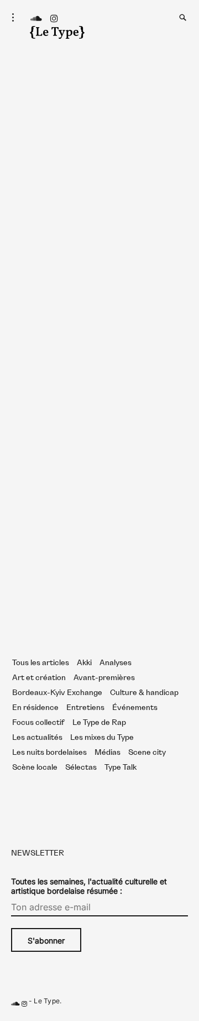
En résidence (35, 708)
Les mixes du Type (102, 738)
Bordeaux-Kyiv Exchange (57, 693)
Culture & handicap (144, 693)
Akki (84, 663)
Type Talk (120, 767)
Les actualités (37, 738)
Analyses (116, 663)
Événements (135, 708)
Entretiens (85, 708)
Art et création (39, 678)
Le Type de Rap (99, 723)
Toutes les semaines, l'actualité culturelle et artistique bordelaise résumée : (89, 886)
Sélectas (81, 767)
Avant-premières (104, 678)
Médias (108, 752)
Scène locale (34, 767)
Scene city (147, 752)
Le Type (47, 1001)
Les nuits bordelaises (49, 752)
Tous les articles (40, 663)
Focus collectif (38, 723)
